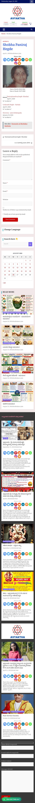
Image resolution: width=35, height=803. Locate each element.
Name (5, 183)
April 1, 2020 (7, 54)
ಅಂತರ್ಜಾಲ (6, 42)
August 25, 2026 (8, 350)
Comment (6, 160)
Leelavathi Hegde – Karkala (11, 105)
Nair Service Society (11, 716)
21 (21, 271)
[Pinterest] (15, 59)
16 (30, 268)
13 (17, 268)
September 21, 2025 (9, 447)
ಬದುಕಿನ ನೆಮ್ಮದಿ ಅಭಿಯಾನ (9, 343)
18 (9, 271)
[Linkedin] (12, 59)
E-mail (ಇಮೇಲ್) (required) (9, 753)
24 (5, 275)
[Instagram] (15, 63)
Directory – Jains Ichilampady (12, 113)
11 (9, 268)
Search (30, 244)
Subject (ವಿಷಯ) (6, 761)
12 (13, 268)
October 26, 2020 (8, 718)
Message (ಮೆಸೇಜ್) (7, 770)
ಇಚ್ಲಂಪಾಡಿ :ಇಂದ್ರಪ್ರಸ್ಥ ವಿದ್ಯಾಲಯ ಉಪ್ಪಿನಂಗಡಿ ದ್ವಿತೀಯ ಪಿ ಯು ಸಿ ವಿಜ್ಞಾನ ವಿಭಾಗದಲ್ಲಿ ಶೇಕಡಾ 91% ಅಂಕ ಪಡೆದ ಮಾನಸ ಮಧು (17, 666)
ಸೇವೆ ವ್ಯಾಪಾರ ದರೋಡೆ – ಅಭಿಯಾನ (14, 376)
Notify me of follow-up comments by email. (17, 210)
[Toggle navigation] (3, 29)
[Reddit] (19, 59)
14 (21, 268)
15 (26, 268)
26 (13, 275)
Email (5, 192)
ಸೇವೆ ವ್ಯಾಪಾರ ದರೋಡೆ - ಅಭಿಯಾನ (10, 371)
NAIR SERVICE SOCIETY (9, 659)
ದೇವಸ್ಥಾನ (5, 438)
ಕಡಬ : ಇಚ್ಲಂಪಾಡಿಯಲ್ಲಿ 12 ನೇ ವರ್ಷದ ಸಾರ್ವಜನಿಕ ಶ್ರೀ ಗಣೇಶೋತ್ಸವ (15, 594)
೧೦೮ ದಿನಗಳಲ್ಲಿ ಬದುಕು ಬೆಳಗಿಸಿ (22, 143)
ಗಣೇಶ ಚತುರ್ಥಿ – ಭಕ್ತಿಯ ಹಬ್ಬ (12, 545)
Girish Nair (18, 447)
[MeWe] (23, 59)
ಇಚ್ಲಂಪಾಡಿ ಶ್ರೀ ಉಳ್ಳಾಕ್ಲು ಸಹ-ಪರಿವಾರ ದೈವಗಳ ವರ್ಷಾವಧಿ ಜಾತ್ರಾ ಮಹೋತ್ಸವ (17, 495)
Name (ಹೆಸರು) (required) (9, 745)
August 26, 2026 (8, 322)
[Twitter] (8, 59)
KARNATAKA (6, 712)
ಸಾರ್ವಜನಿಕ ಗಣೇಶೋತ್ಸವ (8, 541)
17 (5, 271)
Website (5, 200)
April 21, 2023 (7, 671)
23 (30, 271)
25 (9, 275)
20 (17, 271)
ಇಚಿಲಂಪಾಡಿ (19, 659)
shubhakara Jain (16, 54)
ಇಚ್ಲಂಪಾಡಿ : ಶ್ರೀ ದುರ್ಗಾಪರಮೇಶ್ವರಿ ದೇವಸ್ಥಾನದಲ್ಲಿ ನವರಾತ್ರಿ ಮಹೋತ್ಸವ (14, 443)
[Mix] (26, 59)
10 (5, 268)
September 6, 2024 (8, 548)
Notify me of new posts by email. (14, 215)
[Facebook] (4, 59)
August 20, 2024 (8, 598)
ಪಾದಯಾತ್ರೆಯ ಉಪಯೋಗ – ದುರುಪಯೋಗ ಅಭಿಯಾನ (16, 318)
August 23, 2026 (8, 407)
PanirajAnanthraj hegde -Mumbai (18, 97)
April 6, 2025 (7, 499)
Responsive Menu (32, 1)
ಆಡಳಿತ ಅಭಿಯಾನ (7, 400)
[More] (19, 63)
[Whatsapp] (30, 59)
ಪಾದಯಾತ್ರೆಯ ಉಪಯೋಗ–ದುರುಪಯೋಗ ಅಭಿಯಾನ (14, 312)
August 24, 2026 (8, 378)
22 (26, 271)
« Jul (4, 283)
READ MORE (8, 292)
